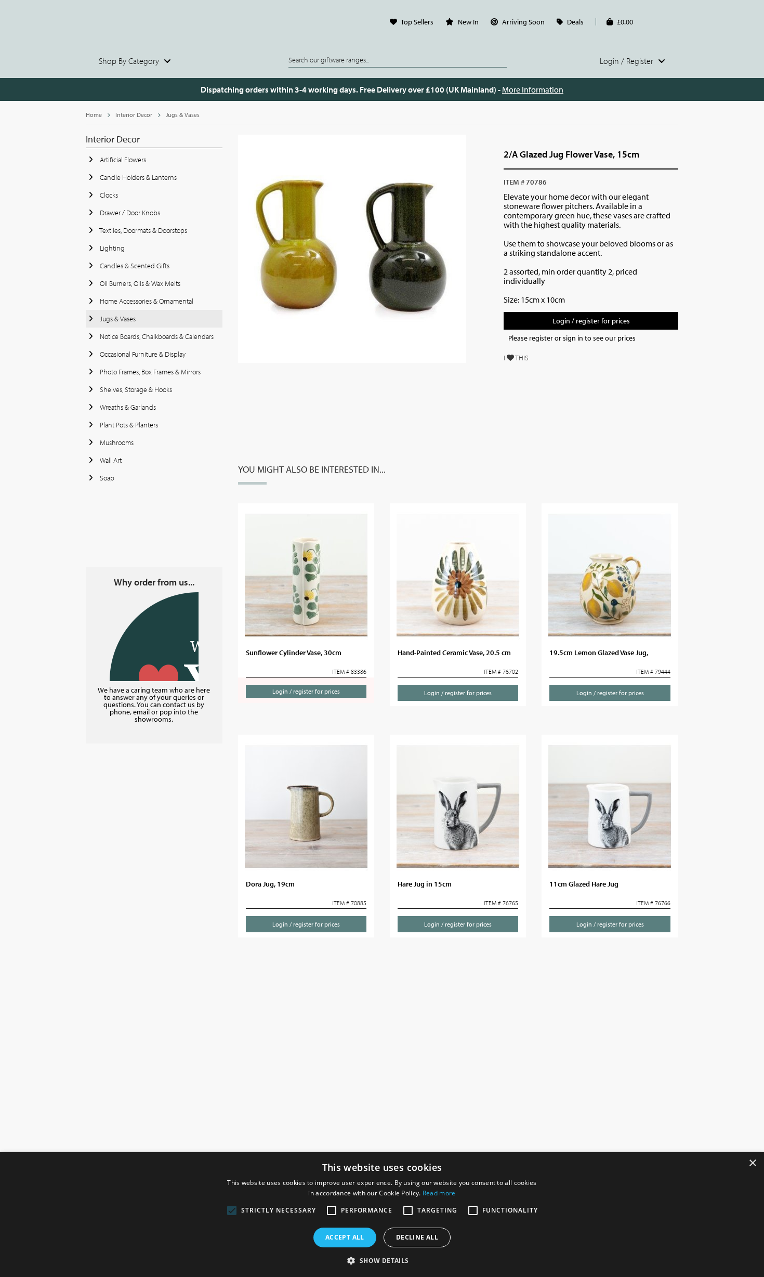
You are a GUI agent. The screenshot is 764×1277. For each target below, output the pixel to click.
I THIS (516, 357)
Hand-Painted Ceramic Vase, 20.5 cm (454, 652)
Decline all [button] (417, 1237)
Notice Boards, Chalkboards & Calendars (156, 336)
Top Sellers (417, 22)
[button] (382, 1260)
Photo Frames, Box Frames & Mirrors (149, 371)
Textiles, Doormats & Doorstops (142, 230)
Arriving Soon (523, 22)
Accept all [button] (344, 1237)
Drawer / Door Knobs (129, 212)
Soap (106, 478)
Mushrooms (116, 442)
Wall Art (110, 460)
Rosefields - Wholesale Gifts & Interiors (154, 24)
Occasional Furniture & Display (142, 354)
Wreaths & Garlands (127, 407)
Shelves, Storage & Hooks (135, 389)
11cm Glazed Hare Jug (583, 884)
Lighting (111, 248)
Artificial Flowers (122, 159)
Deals (575, 22)
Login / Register (627, 61)
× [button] (752, 1163)
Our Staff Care (154, 636)
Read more (439, 1193)
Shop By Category (130, 61)
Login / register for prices (591, 320)
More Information (532, 89)
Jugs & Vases (183, 115)
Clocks (108, 195)
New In (468, 22)
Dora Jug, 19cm (270, 884)
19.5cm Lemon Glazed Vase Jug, (598, 652)
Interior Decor (133, 115)
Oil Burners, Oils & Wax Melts (139, 283)
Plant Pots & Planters (128, 424)
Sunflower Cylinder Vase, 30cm (293, 652)
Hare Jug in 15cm (425, 884)
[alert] (382, 1214)
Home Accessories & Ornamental (145, 301)
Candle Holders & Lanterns (137, 177)
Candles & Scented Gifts (133, 265)
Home (94, 115)
